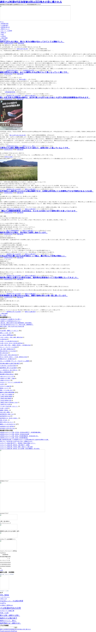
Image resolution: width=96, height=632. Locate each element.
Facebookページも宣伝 (4, 590)
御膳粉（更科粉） (4, 410)
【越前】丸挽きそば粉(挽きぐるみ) (9, 402)
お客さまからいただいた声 (7, 376)
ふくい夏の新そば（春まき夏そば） (9, 370)
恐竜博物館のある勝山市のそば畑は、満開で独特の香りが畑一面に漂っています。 (34, 295)
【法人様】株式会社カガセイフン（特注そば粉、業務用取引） (17, 324)
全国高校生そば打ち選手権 (7, 426)
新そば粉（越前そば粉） (10, 615)
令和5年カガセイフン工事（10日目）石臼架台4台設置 (14, 434)
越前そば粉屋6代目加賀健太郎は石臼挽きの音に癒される (31, 1)
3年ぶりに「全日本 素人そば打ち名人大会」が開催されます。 (16, 441)
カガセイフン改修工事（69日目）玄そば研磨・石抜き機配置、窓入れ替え (20, 448)
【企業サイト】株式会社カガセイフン (10, 321)
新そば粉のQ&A (4, 353)
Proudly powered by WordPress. (8, 631)
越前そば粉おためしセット (7, 422)
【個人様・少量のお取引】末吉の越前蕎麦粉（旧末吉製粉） (16, 322)
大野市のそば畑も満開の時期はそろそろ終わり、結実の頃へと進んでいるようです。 (35, 148)
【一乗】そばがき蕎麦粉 (6, 394)
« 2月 (1, 570)
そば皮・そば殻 (4, 408)
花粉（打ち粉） (4, 420)
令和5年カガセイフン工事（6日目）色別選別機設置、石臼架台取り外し (19, 436)
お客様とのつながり (5, 380)
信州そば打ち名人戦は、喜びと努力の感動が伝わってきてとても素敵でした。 (32, 42)
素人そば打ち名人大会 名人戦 (18, 135)
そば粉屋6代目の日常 (28, 70)
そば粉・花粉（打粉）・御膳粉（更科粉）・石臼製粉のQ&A (15, 345)
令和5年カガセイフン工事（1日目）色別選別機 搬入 (14, 437)
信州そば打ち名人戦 (22, 48)
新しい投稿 (4, 39)
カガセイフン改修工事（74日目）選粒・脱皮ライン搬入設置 (16, 446)
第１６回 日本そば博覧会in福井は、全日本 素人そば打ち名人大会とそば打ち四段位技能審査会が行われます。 (45, 97)
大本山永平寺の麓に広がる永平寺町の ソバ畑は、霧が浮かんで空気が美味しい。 (33, 256)
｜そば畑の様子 (4, 25)
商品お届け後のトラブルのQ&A (8, 351)
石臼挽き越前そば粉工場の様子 (10, 363)
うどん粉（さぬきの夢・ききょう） (9, 406)
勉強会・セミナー (4, 388)
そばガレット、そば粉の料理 (11, 601)
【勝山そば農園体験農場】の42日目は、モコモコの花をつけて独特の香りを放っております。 (38, 211)
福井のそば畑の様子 (30, 95)
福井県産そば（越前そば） (10, 623)
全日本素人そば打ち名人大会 (7, 428)
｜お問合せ (3, 36)
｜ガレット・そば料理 (6, 30)
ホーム (2, 21)
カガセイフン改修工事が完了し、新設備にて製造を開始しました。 (18, 443)
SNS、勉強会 (4, 595)
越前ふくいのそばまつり (8, 424)
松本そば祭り (22, 79)
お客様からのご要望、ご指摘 (7, 378)
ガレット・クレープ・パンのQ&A (8, 347)
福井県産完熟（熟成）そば (7, 414)
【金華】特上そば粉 (5, 404)
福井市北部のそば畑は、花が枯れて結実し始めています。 (24, 232)
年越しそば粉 (4, 613)
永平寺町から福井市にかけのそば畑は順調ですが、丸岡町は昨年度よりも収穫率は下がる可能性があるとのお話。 (47, 191)
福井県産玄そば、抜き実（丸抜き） (9, 418)
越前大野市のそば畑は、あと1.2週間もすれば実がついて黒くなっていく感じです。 (34, 72)
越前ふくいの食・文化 (5, 332)
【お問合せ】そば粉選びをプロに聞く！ (11, 319)
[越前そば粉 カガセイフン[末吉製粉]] (4, 589)
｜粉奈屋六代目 (4, 23)
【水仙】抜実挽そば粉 (5, 400)
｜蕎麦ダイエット (5, 29)
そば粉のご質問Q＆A (6, 605)
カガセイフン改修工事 (5, 386)
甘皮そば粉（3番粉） (5, 412)
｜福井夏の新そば (5, 27)
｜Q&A (2, 34)
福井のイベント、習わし (29, 146)
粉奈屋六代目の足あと (13, 70)
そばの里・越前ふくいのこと (9, 330)
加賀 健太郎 (21, 43)
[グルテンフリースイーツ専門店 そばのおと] (8, 549)
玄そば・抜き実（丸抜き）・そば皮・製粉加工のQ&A (13, 357)
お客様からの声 (3, 598)
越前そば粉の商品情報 (7, 392)
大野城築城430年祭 (10, 92)
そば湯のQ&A (3, 339)
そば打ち (2, 384)
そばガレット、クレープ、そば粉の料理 (10, 382)
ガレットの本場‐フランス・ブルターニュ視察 (14, 361)
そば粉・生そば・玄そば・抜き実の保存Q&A (11, 343)
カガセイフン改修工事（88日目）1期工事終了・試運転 (15, 445)
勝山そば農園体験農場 (13, 230)
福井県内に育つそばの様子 (14, 95)
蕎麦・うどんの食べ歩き (6, 390)
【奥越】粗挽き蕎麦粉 (5, 398)
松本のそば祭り (9, 156)
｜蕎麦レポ (3, 32)
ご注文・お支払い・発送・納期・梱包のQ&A (11, 337)
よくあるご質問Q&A (6, 335)
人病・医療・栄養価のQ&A (7, 349)
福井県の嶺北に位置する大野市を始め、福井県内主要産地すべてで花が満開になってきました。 (39, 277)
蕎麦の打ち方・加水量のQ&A (7, 358)
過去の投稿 (4, 38)
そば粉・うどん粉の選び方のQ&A (8, 341)
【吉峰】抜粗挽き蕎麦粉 (6, 396)
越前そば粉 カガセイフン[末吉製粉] (7, 574)
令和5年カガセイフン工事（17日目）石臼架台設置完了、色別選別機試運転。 (21, 432)
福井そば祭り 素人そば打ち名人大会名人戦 (12, 326)
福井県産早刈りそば (5, 416)
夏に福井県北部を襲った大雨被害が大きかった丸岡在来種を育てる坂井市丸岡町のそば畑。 (24, 439)
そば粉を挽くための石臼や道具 (8, 365)
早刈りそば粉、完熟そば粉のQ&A (8, 355)
